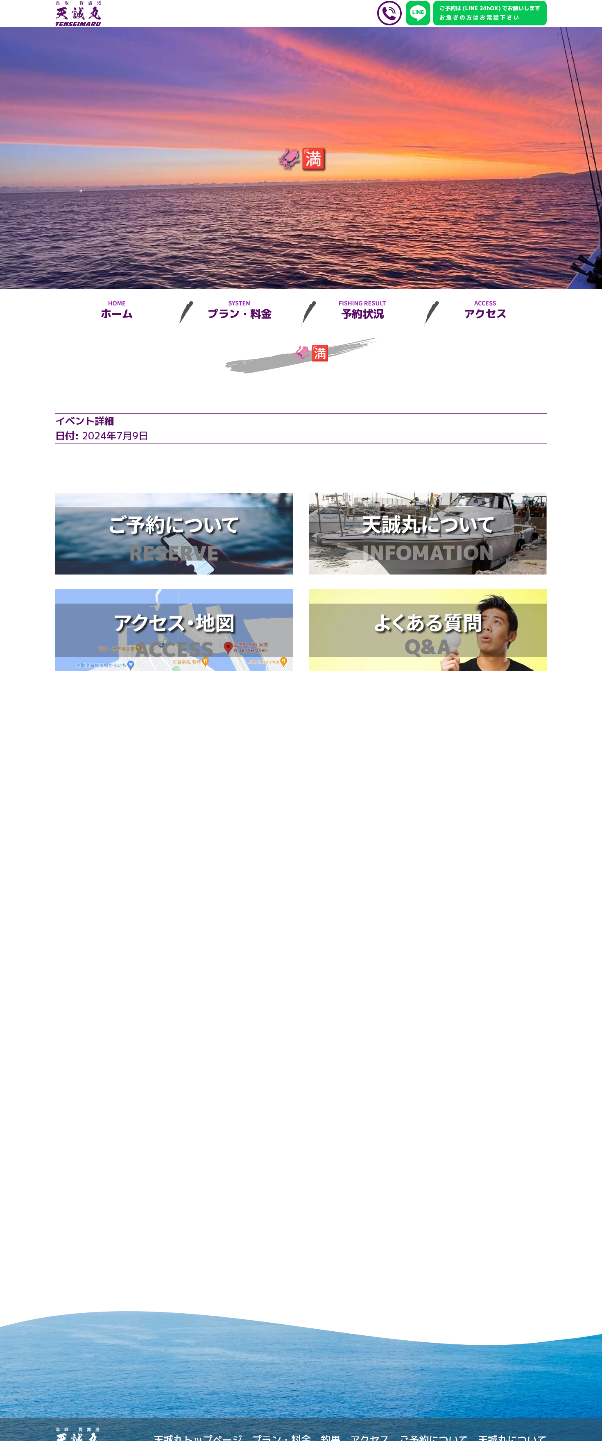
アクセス (485, 313)
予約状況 (362, 313)
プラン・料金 (240, 313)
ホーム (117, 313)
